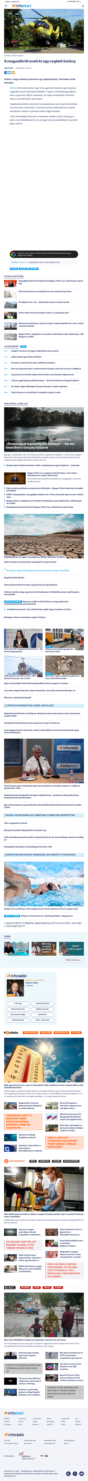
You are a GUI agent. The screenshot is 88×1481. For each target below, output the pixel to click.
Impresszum (49, 1471)
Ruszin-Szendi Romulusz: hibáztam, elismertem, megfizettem (40, 815)
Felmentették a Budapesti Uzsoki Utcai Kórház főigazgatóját (21, 650)
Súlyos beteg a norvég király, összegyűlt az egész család (30, 562)
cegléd (14, 269)
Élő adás (19, 1003)
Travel (47, 1287)
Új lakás (76, 1033)
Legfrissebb (65, 1419)
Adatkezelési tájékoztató (13, 1474)
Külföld (6, 1421)
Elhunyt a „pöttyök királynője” (18, 698)
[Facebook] (75, 1473)
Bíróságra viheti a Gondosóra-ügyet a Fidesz (24, 617)
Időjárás (78, 1424)
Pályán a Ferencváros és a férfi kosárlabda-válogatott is (47, 916)
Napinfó (50, 1424)
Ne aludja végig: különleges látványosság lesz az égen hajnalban (38, 571)
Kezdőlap (14, 262)
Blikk (14, 88)
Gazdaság (7, 1424)
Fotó (77, 1419)
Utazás (56, 1161)
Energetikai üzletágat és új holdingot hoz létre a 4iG (28, 847)
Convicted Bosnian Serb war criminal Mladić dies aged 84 (23, 1368)
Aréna (66, 1443)
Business (25, 1287)
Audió (63, 1421)
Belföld (6, 1419)
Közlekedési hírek (50, 1440)
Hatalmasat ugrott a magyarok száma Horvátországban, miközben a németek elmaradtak (19, 1122)
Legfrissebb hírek (30, 1440)
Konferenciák (61, 1033)
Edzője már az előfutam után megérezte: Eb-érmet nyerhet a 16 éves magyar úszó (41, 909)
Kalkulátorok (71, 1161)
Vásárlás (44, 1161)
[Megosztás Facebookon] (6, 72)
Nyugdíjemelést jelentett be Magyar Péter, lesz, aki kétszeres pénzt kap (39, 507)
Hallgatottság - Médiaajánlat (32, 1471)
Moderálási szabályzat (32, 1474)
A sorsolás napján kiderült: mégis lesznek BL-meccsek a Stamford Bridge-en (39, 691)
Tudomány (22, 1419)
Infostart (8, 68)
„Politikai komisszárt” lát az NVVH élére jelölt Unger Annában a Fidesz (38, 610)
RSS (55, 1474)
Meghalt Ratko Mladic (14, 578)
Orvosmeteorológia (11, 1443)
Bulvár (23, 262)
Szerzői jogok (48, 1474)
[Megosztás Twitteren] (9, 72)
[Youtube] (81, 1473)
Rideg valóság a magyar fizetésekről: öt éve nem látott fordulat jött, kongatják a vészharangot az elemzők (63, 1270)
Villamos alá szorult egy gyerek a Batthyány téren (59, 650)
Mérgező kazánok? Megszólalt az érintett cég (25, 830)
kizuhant (33, 269)
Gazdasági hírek (49, 1443)
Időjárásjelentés (69, 1440)
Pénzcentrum (30, 1033)
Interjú (35, 1421)
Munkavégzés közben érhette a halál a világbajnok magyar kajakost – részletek (42, 466)
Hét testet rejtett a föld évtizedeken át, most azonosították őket (62, 677)
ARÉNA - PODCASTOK (12, 2)
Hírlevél (77, 1421)
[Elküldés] (13, 72)
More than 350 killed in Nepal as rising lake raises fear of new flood (35, 1340)
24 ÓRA (23, 346)
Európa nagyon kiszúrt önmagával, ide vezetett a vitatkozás (41, 855)
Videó (63, 1424)
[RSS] (68, 1473)
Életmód (35, 1424)
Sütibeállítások (9, 1476)
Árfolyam (46, 1033)
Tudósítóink (37, 1419)
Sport (37, 1287)
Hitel (33, 1161)
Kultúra (20, 1421)
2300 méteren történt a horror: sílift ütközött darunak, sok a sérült (20, 677)
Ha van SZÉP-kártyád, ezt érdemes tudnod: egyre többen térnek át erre (21, 1245)
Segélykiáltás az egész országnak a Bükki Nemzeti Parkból (34, 557)
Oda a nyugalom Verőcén (15, 823)
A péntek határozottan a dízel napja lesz (29, 706)
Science (58, 1287)
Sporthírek (27, 1443)
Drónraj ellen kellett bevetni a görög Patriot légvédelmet (30, 585)
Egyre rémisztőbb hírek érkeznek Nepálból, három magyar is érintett (36, 684)
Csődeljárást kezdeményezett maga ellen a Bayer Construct (32, 723)
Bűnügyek (50, 1421)
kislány (23, 269)
